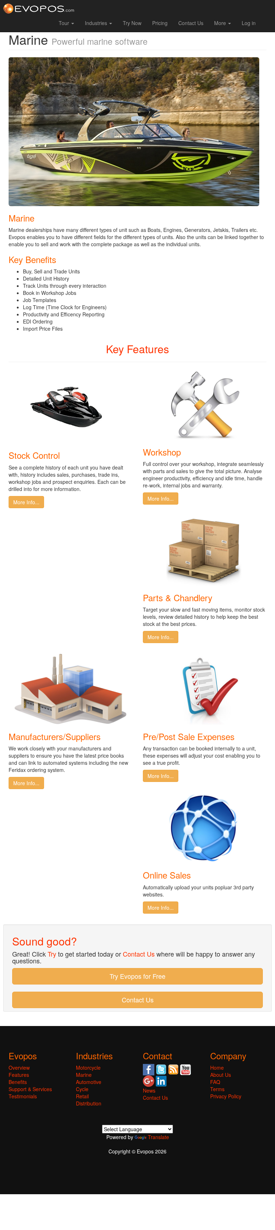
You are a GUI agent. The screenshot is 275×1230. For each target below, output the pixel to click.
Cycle (82, 1089)
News (149, 1090)
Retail (82, 1096)
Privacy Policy (225, 1096)
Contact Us (190, 22)
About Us (220, 1074)
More (220, 22)
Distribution (88, 1103)
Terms (217, 1089)
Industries (96, 22)
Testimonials (23, 1096)
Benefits (18, 1081)
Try (52, 953)
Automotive (88, 1081)
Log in (249, 22)
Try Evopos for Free (137, 976)
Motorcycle (88, 1067)
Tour (65, 22)
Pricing (160, 22)
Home (217, 1067)
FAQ (215, 1081)
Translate (158, 1137)
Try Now (132, 22)
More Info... (26, 502)
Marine (84, 1074)
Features (19, 1074)
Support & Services (30, 1089)
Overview (19, 1067)
